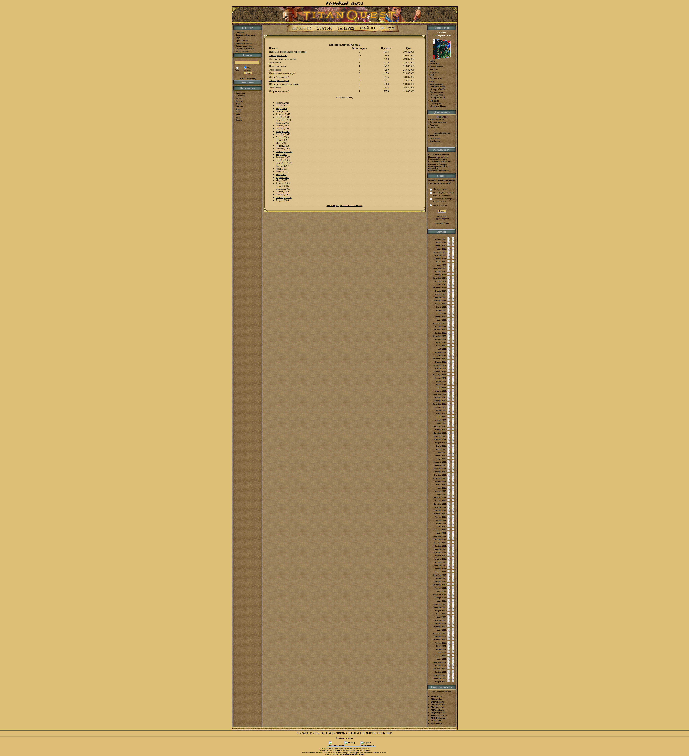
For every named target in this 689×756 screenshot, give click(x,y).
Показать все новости (351, 205)
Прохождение (242, 40)
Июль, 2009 (281, 140)
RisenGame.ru (437, 707)
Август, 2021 (282, 105)
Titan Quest (436, 103)
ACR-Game (436, 721)
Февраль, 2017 (283, 114)
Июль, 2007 (281, 168)
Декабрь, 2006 (283, 188)
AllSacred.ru (436, 699)
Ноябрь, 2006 (282, 191)
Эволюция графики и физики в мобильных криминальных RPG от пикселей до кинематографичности (439, 165)
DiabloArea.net (438, 704)
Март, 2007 (281, 180)
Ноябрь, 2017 (282, 111)
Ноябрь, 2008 (282, 145)
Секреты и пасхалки (245, 49)
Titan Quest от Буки (279, 80)
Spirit (238, 114)
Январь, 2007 (282, 186)
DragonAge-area (438, 713)
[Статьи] (324, 32)
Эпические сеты (437, 119)
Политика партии (278, 66)
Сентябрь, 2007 (284, 163)
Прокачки (240, 93)
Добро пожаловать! (279, 91)
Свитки (433, 144)
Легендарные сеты (438, 122)
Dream (239, 120)
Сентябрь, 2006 (284, 197)
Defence (239, 98)
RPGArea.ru (436, 696)
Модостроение (242, 51)
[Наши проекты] (363, 734)
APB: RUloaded (438, 718)
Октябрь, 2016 (283, 117)
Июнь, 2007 (282, 171)
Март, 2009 (281, 143)
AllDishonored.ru (439, 715)
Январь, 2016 (282, 125)
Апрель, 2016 (282, 122)
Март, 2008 (281, 154)
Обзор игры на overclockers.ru (284, 84)
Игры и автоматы (244, 46)
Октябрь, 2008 (283, 148)
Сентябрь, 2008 (284, 151)
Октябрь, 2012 (283, 134)
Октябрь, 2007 (283, 160)
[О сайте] (305, 734)
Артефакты (435, 141)
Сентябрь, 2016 (284, 120)
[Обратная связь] (330, 734)
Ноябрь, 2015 (282, 131)
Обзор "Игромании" (279, 77)
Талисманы (435, 127)
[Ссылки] (385, 734)
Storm (238, 117)
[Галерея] (346, 32)
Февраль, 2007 (283, 183)
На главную (333, 205)
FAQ (238, 38)
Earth (238, 112)
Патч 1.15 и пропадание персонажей (287, 51)
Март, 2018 (281, 108)
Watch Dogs (436, 723)
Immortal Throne (438, 106)
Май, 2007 (281, 174)
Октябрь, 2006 (283, 194)
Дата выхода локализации (282, 73)
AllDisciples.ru (437, 710)
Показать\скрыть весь (442, 692)
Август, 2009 (282, 137)
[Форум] (388, 32)
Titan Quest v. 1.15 (278, 55)
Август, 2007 (282, 166)
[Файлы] (368, 32)
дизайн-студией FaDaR (352, 754)
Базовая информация (245, 35)
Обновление (275, 62)
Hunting (239, 106)
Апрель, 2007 (282, 177)
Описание (240, 32)
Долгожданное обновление (282, 59)
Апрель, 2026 (282, 102)
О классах (240, 96)
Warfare (239, 101)
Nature (239, 109)
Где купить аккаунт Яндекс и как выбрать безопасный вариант (438, 156)
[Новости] (302, 32)
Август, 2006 (282, 200)
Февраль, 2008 (283, 157)
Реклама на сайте (344, 738)
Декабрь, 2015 (283, 128)
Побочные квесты (244, 43)
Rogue (238, 104)
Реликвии (434, 125)
